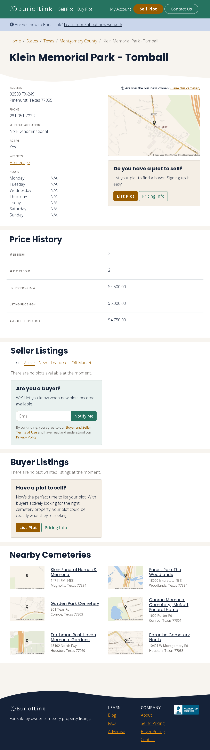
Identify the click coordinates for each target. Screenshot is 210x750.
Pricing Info (153, 196)
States (32, 41)
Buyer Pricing (153, 731)
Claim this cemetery (185, 88)
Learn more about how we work (93, 24)
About (146, 715)
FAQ (112, 723)
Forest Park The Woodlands (165, 572)
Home (15, 41)
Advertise (116, 731)
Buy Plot (84, 9)
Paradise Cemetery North (169, 637)
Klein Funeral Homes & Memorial (74, 572)
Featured (59, 362)
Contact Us (181, 9)
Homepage (20, 162)
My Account (120, 9)
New (43, 362)
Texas (48, 41)
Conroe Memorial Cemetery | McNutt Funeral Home (168, 604)
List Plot (126, 196)
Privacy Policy (26, 437)
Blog (112, 715)
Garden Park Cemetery (75, 603)
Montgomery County (78, 41)
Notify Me (83, 416)
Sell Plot (65, 9)
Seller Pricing (152, 723)
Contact (148, 739)
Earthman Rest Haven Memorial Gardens (73, 637)
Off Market (81, 362)
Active (29, 362)
